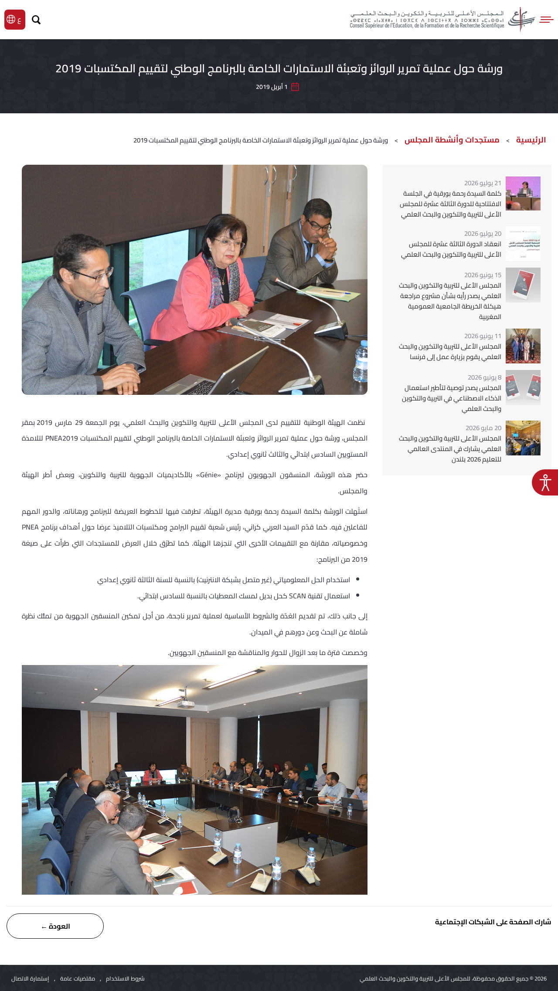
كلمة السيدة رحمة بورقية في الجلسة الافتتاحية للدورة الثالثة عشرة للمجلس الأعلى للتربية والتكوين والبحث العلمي (450, 204)
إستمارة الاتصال (30, 978)
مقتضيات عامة (77, 978)
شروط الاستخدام (125, 978)
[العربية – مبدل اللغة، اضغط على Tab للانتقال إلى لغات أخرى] (20, 19)
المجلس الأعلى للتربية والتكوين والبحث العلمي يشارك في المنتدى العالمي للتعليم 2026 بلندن (450, 449)
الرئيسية (531, 139)
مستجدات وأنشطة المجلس (452, 139)
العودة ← (55, 926)
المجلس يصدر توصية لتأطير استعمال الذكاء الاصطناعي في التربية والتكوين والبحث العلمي (451, 398)
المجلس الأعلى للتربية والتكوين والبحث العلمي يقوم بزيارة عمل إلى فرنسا (450, 351)
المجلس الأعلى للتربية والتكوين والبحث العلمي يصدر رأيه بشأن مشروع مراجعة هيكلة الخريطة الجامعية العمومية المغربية (450, 301)
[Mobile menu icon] (547, 20)
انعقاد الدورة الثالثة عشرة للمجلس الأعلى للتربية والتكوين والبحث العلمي (451, 249)
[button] (545, 482)
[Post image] (523, 193)
